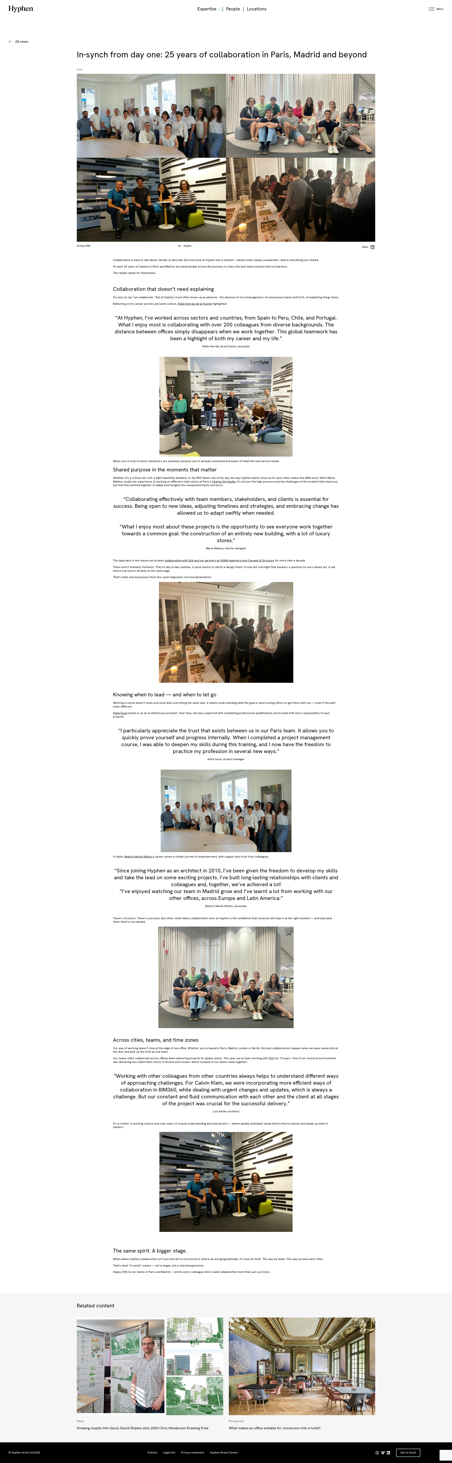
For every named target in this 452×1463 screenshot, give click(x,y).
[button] (436, 9)
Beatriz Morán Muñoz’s (139, 856)
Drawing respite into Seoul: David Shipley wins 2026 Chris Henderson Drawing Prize (143, 1428)
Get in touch (408, 1452)
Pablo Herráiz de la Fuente (195, 304)
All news (21, 41)
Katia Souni (120, 713)
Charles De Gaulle (223, 481)
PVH (271, 1058)
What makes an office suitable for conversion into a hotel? (274, 1428)
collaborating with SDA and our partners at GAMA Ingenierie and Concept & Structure (219, 560)
